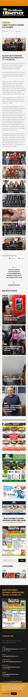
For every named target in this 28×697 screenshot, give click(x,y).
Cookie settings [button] (6, 693)
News (8, 22)
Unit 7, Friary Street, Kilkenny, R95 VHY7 (11, 641)
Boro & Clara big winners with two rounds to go (14, 1)
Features (4, 22)
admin (6, 31)
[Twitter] (15, 4)
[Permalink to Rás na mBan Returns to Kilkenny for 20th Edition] (17, 575)
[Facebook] (10, 4)
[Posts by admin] (3, 31)
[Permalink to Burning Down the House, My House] (8, 575)
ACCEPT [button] (14, 693)
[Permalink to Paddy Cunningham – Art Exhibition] (23, 575)
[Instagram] (12, 4)
